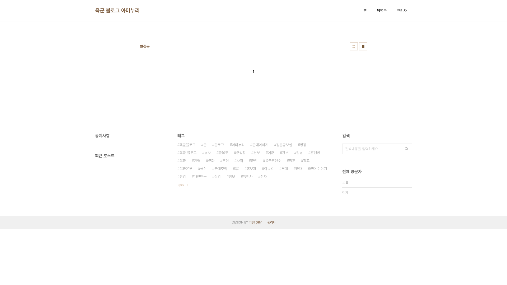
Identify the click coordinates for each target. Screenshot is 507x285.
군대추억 (220, 169)
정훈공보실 (284, 145)
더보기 (181, 185)
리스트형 (363, 46)
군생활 (241, 153)
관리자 (402, 10)
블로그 (219, 145)
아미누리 (238, 145)
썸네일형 (354, 46)
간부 (285, 153)
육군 (183, 161)
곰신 (203, 169)
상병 (217, 176)
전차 (263, 176)
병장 (303, 145)
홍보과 (251, 169)
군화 (211, 161)
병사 (207, 153)
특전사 (247, 176)
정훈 (292, 161)
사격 (240, 161)
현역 (197, 161)
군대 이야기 (318, 169)
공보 (232, 176)
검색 (407, 149)
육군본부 (186, 169)
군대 (299, 169)
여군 (271, 153)
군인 (254, 161)
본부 (256, 153)
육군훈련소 (273, 161)
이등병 (269, 169)
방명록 (382, 10)
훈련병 (315, 153)
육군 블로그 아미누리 (117, 10)
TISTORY (255, 222)
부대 (284, 169)
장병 (183, 176)
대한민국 (200, 176)
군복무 (223, 153)
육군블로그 (187, 145)
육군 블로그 (188, 153)
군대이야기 (260, 145)
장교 (306, 161)
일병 (299, 153)
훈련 (225, 161)
